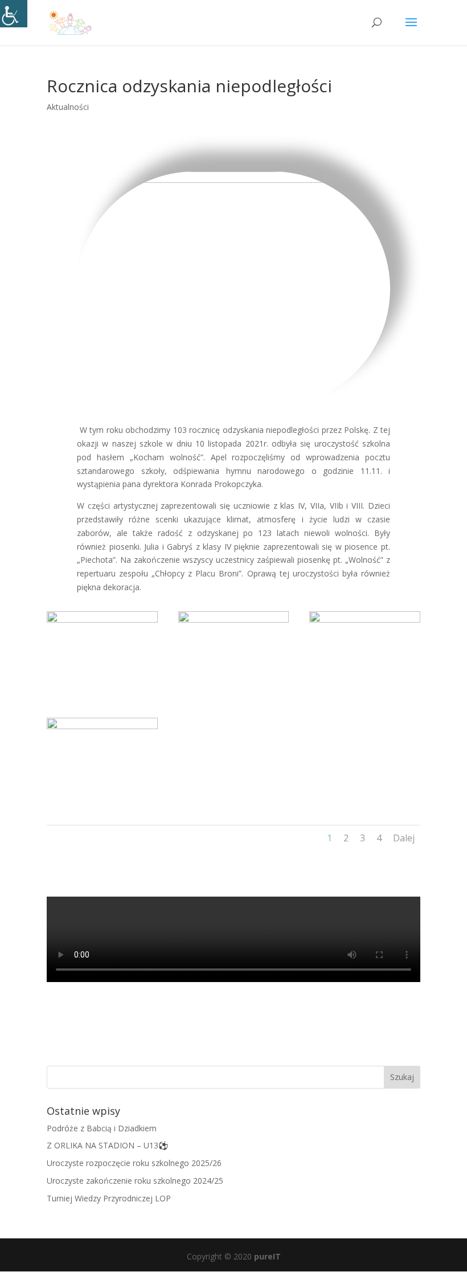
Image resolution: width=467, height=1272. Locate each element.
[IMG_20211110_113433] (102, 689)
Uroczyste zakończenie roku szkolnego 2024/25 (135, 1180)
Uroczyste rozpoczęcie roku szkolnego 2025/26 (134, 1163)
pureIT (267, 1256)
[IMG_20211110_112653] (102, 796)
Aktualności (68, 106)
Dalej (404, 838)
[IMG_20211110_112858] (233, 689)
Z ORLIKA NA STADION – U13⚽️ (107, 1145)
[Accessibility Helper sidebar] (13, 13)
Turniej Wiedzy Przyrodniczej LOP (109, 1198)
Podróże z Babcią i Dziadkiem (102, 1128)
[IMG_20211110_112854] (364, 689)
